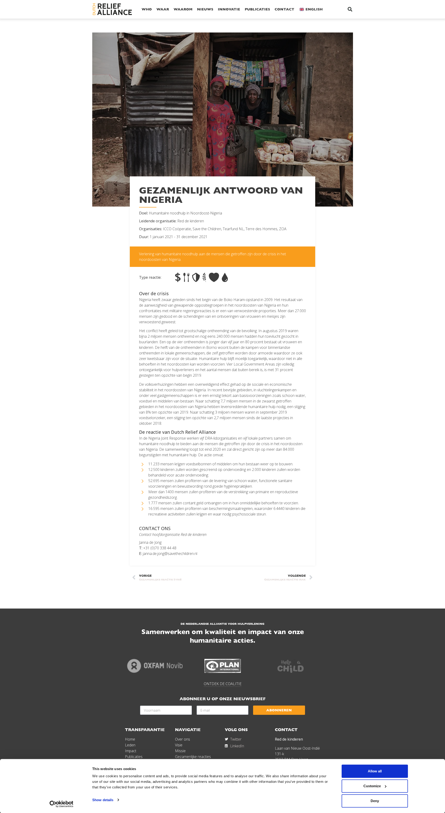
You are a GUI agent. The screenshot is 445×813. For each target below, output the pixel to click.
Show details (102, 800)
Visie (178, 745)
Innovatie (229, 9)
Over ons (182, 739)
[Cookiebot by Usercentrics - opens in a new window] (61, 803)
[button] (350, 9)
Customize (372, 786)
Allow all (375, 771)
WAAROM (183, 9)
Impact (130, 750)
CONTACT (284, 9)
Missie (180, 750)
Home (130, 739)
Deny (375, 801)
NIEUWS (205, 9)
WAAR (162, 9)
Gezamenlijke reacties (193, 756)
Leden (130, 745)
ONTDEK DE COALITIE (223, 683)
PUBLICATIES (257, 9)
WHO (147, 9)
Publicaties (134, 756)
